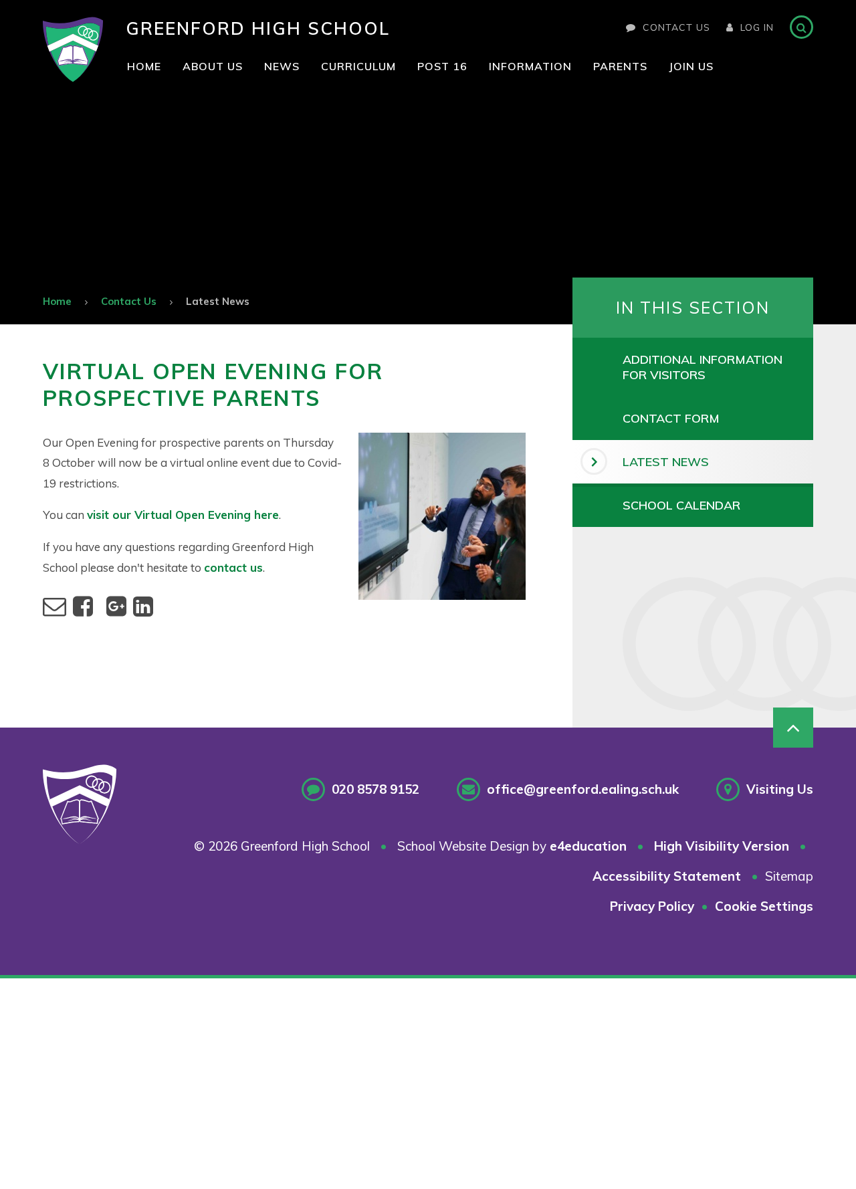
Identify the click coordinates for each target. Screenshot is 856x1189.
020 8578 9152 (375, 789)
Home (57, 301)
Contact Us (676, 27)
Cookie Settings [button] (764, 906)
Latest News (217, 301)
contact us (233, 567)
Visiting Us (779, 789)
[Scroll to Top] (793, 728)
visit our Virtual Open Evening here (183, 515)
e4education (588, 846)
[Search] (801, 27)
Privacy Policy (652, 906)
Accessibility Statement (667, 876)
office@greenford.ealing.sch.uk (583, 789)
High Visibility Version (721, 846)
